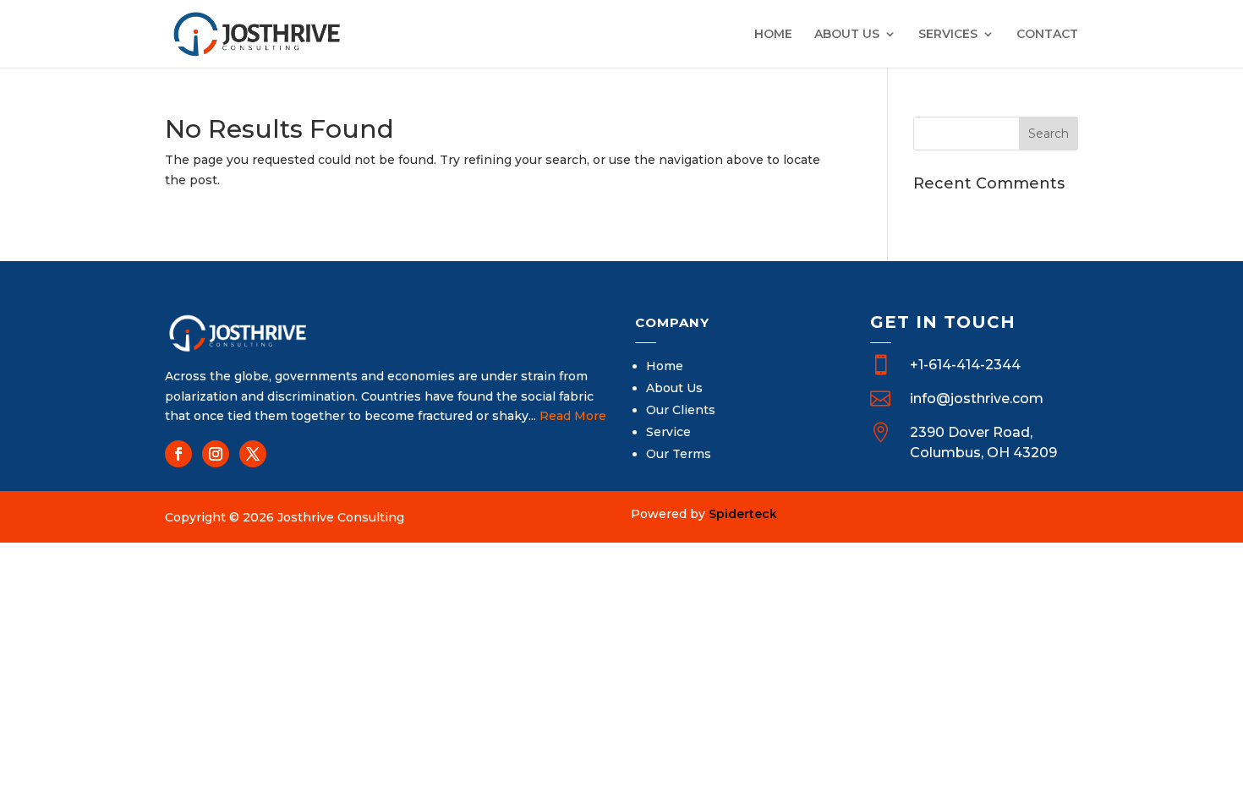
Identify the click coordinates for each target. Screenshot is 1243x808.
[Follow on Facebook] (178, 453)
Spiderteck (743, 513)
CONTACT (1047, 34)
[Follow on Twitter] (252, 453)
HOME (773, 34)
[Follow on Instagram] (215, 453)
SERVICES (947, 34)
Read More (572, 415)
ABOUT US (846, 34)
